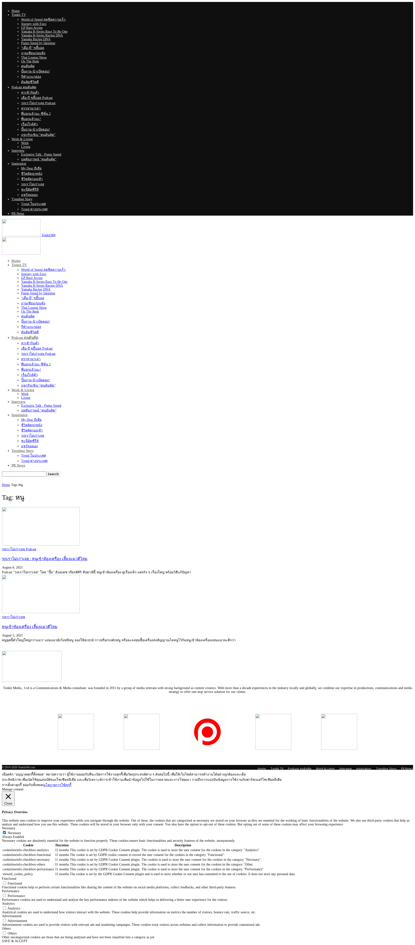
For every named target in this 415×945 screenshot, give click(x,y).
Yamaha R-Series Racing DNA (42, 35)
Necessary (14, 833)
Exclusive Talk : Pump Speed (41, 154)
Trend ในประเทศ (33, 204)
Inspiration (19, 163)
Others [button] (6, 928)
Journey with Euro (33, 24)
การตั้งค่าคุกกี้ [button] (12, 785)
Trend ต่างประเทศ (34, 209)
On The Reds (30, 61)
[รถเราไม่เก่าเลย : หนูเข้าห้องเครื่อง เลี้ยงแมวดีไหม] (41, 544)
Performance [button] (10, 891)
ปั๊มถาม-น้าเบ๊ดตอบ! (35, 71)
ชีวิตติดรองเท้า (32, 179)
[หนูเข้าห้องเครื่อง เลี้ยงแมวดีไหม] (41, 612)
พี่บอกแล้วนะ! (31, 119)
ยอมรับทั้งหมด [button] (33, 785)
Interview (18, 150)
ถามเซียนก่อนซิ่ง (33, 53)
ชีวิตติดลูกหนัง (31, 174)
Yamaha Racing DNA (35, 39)
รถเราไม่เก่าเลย (32, 184)
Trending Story (22, 199)
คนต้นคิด (28, 66)
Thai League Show (34, 57)
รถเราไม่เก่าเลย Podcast (38, 103)
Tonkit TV (19, 15)
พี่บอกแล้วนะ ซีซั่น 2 (36, 113)
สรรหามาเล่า (31, 108)
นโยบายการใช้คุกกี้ (57, 785)
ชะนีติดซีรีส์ (30, 189)
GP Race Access (32, 28)
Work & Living (22, 139)
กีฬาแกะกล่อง (31, 77)
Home (16, 11)
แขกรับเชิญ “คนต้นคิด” (38, 135)
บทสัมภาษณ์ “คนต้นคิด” (38, 159)
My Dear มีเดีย (31, 168)
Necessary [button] (8, 828)
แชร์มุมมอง (29, 195)
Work (25, 143)
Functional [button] (9, 878)
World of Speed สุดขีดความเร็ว (43, 19)
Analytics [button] (8, 903)
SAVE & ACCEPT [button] (15, 941)
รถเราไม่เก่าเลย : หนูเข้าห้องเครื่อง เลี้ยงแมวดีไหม (44, 559)
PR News (18, 213)
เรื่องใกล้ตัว (29, 124)
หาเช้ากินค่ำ (30, 92)
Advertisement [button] (12, 916)
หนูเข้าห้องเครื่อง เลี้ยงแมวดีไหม (29, 626)
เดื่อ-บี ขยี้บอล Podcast (37, 98)
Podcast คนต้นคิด (24, 87)
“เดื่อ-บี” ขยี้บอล (32, 48)
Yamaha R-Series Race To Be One (44, 31)
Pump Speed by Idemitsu (38, 43)
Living (25, 147)
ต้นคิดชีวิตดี (30, 82)
